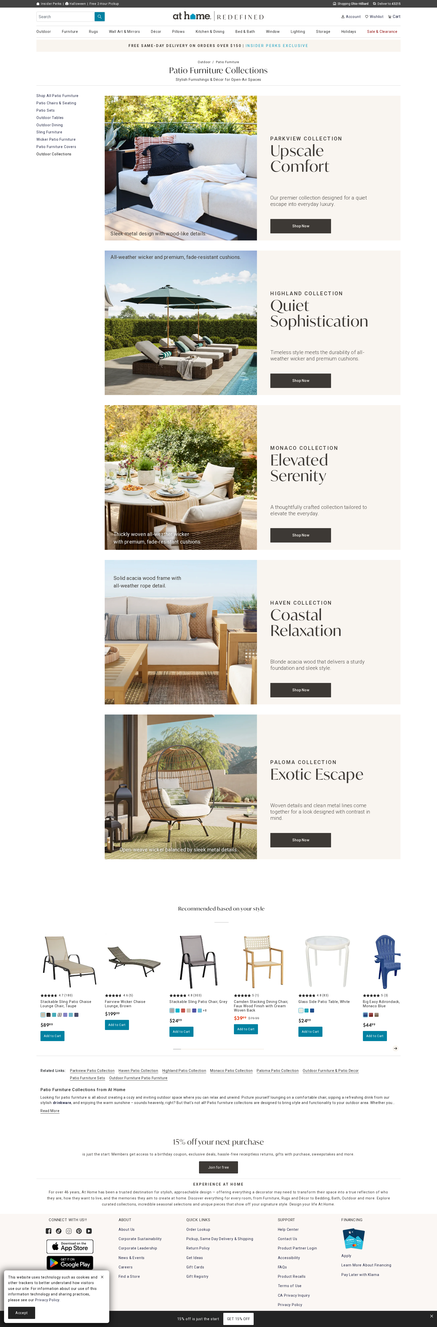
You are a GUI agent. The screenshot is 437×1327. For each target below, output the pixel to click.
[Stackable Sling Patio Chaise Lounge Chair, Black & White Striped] (60, 1014)
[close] (102, 1278)
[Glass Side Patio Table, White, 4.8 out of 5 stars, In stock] (327, 962)
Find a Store (129, 1276)
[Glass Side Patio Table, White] (301, 1010)
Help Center (288, 1229)
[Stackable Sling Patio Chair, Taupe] (189, 1010)
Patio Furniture (227, 62)
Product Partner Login (297, 1248)
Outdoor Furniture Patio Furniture (138, 1078)
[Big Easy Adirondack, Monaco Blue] (365, 1014)
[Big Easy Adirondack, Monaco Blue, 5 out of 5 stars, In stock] (392, 962)
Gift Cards (195, 1267)
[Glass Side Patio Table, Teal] (307, 1010)
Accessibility (289, 1258)
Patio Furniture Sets (87, 1078)
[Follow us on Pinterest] (79, 1231)
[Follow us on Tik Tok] (59, 1231)
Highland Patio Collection (184, 1071)
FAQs (282, 1267)
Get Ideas (194, 1258)
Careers (126, 1267)
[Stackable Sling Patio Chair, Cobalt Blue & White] (194, 1010)
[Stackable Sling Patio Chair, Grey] (172, 1010)
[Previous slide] (387, 1048)
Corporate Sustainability (140, 1239)
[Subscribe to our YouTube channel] (89, 1231)
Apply (346, 1256)
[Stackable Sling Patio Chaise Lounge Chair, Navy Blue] (76, 1014)
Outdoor (204, 62)
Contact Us (287, 1239)
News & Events (132, 1258)
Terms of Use (290, 1286)
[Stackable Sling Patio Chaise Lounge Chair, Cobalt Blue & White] (65, 1014)
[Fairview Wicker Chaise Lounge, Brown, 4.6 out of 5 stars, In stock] (134, 962)
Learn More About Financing (366, 1265)
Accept (21, 1313)
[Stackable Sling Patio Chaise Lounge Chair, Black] (49, 1014)
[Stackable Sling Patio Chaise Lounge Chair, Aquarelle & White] (71, 1014)
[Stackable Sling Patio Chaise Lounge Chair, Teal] (54, 1014)
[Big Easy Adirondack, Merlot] (371, 1014)
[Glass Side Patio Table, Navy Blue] (312, 1010)
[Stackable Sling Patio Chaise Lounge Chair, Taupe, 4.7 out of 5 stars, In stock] (69, 962)
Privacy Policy (290, 1305)
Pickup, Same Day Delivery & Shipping (219, 1239)
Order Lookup (198, 1229)
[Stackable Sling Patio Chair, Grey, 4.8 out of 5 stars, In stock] (198, 962)
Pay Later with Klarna (360, 1275)
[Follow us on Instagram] (69, 1231)
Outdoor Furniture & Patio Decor (331, 1071)
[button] (218, 15)
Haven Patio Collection (138, 1071)
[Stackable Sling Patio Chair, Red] (183, 1010)
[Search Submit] (100, 16)
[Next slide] (395, 1048)
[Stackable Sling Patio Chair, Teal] (178, 1010)
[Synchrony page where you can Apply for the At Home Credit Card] (353, 1238)
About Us (127, 1229)
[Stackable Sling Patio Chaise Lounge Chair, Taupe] (43, 1014)
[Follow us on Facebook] (48, 1231)
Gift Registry (197, 1276)
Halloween (77, 4)
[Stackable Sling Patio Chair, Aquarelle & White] (200, 1010)
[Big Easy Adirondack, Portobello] (377, 1014)
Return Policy (198, 1248)
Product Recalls (292, 1276)
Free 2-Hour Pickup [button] (104, 4)
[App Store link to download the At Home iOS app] (70, 1246)
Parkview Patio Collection (92, 1071)
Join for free (218, 1167)
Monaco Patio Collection (231, 1071)
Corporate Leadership (138, 1248)
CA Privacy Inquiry (294, 1295)
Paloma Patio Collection (278, 1071)
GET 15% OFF (238, 1319)
